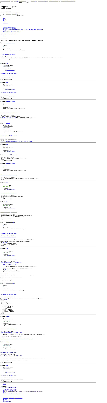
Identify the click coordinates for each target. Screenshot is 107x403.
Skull (7, 63)
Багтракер (16, 1)
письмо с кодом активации (12, 14)
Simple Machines (18, 398)
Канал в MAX (41, 1)
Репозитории (64, 1)
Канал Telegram (34, 1)
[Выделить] (5, 242)
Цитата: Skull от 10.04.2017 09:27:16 (8, 237)
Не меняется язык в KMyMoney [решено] (7, 54)
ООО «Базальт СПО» (5, 1)
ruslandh (8, 123)
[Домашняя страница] (10, 70)
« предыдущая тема (4, 33)
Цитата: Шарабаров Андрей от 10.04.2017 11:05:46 (11, 332)
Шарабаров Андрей (10, 42)
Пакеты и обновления (53, 1)
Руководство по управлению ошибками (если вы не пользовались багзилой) (16, 141)
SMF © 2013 (11, 398)
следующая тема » (13, 33)
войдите (8, 12)
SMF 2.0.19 (5, 398)
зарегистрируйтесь (16, 12)
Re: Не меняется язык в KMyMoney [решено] (8, 73)
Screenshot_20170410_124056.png (9, 117)
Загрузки (46, 1)
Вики (12, 1)
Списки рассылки (22, 1)
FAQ (59, 1)
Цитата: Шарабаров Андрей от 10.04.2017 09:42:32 (11, 262)
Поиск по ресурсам (71, 1)
